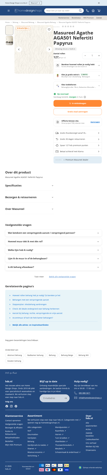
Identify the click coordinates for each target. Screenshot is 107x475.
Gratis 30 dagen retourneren (72, 139)
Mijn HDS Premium (13, 445)
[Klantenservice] (87, 11)
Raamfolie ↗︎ (60, 430)
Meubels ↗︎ (60, 448)
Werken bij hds (92, 446)
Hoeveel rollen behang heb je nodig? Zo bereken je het (36, 295)
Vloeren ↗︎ (32, 448)
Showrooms (91, 450)
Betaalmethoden (12, 437)
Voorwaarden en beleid (28, 467)
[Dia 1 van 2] (9, 30)
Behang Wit (84, 355)
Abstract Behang (14, 355)
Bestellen (9, 441)
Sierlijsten (32, 438)
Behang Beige (67, 355)
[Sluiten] (99, 3)
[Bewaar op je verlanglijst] (49, 29)
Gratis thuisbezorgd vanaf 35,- (73, 133)
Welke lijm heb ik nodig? (20, 250)
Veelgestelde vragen (14, 424)
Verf (29, 430)
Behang (15, 22)
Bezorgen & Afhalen (14, 427)
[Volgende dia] (49, 49)
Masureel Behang (27, 22)
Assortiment (35, 415)
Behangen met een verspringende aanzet (31, 300)
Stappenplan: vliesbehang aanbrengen (30, 304)
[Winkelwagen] (99, 11)
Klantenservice (14, 416)
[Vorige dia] (19, 49)
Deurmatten (33, 434)
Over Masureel (14, 209)
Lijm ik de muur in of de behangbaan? (27, 258)
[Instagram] (11, 406)
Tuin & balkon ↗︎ (62, 438)
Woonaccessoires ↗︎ (36, 452)
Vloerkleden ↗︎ (61, 441)
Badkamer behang (35, 355)
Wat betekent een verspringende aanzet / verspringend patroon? (41, 232)
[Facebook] (6, 406)
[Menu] (8, 10)
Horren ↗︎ (59, 434)
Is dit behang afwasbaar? (21, 267)
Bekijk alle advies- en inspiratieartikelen (31, 325)
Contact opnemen (13, 420)
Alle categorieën (35, 427)
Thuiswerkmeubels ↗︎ (64, 445)
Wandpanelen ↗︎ (62, 427)
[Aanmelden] (65, 398)
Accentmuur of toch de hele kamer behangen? (33, 317)
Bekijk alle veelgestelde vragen (62, 276)
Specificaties (13, 185)
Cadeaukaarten (92, 439)
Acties (88, 429)
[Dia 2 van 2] (9, 40)
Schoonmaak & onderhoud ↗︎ (68, 452)
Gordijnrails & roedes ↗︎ (38, 445)
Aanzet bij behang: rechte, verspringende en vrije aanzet (37, 313)
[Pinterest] (15, 406)
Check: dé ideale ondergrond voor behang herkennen (36, 309)
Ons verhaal (91, 443)
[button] (68, 26)
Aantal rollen (59, 54)
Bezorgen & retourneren (21, 197)
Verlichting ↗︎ (33, 455)
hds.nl (8, 469)
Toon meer (39, 276)
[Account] (93, 11)
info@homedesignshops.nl (90, 397)
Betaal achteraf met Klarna (72, 151)
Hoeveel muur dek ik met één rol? (25, 241)
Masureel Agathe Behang (46, 22)
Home (7, 22)
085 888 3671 (84, 393)
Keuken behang (14, 361)
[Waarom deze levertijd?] (85, 97)
